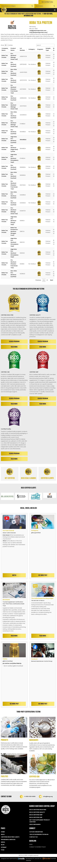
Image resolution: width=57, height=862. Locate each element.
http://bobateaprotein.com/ (38, 32)
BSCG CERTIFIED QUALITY (37, 812)
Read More (14, 347)
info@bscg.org (28, 16)
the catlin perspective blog (38, 834)
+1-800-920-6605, (47, 14)
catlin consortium (36, 832)
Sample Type (48, 49)
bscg (3, 834)
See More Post (42, 575)
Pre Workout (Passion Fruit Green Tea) (14, 89)
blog (2, 845)
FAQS (2, 850)
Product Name (13, 49)
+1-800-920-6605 (29, 796)
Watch (14, 575)
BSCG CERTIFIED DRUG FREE (37, 809)
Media (3, 842)
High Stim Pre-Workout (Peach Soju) (14, 220)
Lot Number (22, 49)
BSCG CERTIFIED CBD (35, 817)
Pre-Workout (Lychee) (13, 64)
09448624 (23, 139)
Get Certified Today (47, 2)
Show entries (7, 45)
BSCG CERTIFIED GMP (35, 815)
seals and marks (35, 824)
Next (51, 280)
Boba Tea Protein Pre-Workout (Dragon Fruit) (14, 231)
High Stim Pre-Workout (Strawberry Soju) (14, 158)
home (3, 832)
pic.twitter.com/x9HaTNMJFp (12, 663)
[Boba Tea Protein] (12, 25)
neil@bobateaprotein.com (37, 30)
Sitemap (3, 847)
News (31, 844)
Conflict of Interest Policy (37, 847)
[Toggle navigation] (54, 10)
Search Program (14, 341)
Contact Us (33, 837)
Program (40, 49)
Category (31, 49)
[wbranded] (21, 859)
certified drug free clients (10, 837)
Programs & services (8, 839)
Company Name (5, 49)
